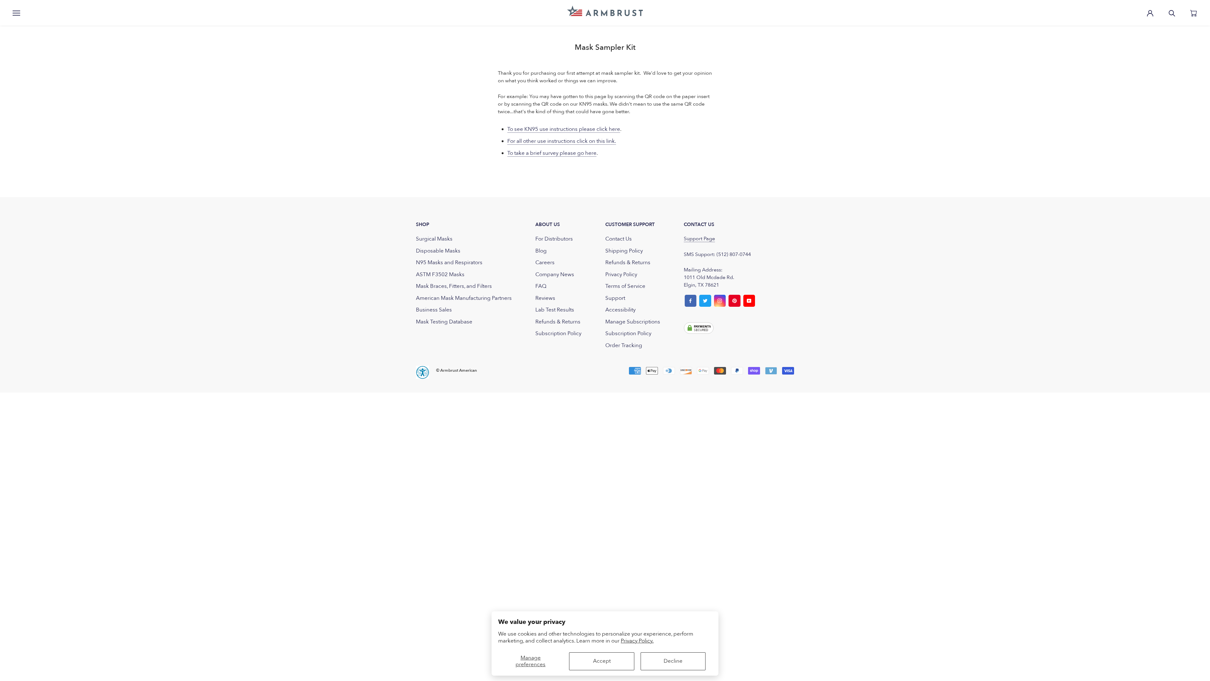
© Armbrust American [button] (456, 370)
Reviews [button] (545, 298)
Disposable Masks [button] (438, 250)
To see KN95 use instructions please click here (563, 129)
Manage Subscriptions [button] (632, 321)
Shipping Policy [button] (624, 250)
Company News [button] (554, 274)
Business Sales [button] (434, 309)
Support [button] (615, 298)
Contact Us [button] (618, 238)
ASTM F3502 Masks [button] (440, 274)
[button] (605, 11)
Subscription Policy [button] (558, 333)
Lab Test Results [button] (554, 309)
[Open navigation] (16, 13)
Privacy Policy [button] (621, 274)
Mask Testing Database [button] (444, 321)
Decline (673, 661)
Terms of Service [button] (625, 286)
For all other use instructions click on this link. (561, 141)
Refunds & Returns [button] (557, 321)
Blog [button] (541, 250)
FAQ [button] (540, 286)
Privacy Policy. (637, 640)
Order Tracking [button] (623, 345)
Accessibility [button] (620, 309)
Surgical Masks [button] (434, 238)
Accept (602, 661)
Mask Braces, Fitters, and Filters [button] (454, 286)
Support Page (699, 238)
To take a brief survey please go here (551, 153)
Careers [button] (545, 262)
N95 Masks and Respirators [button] (449, 262)
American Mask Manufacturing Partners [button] (464, 298)
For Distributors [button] (554, 238)
